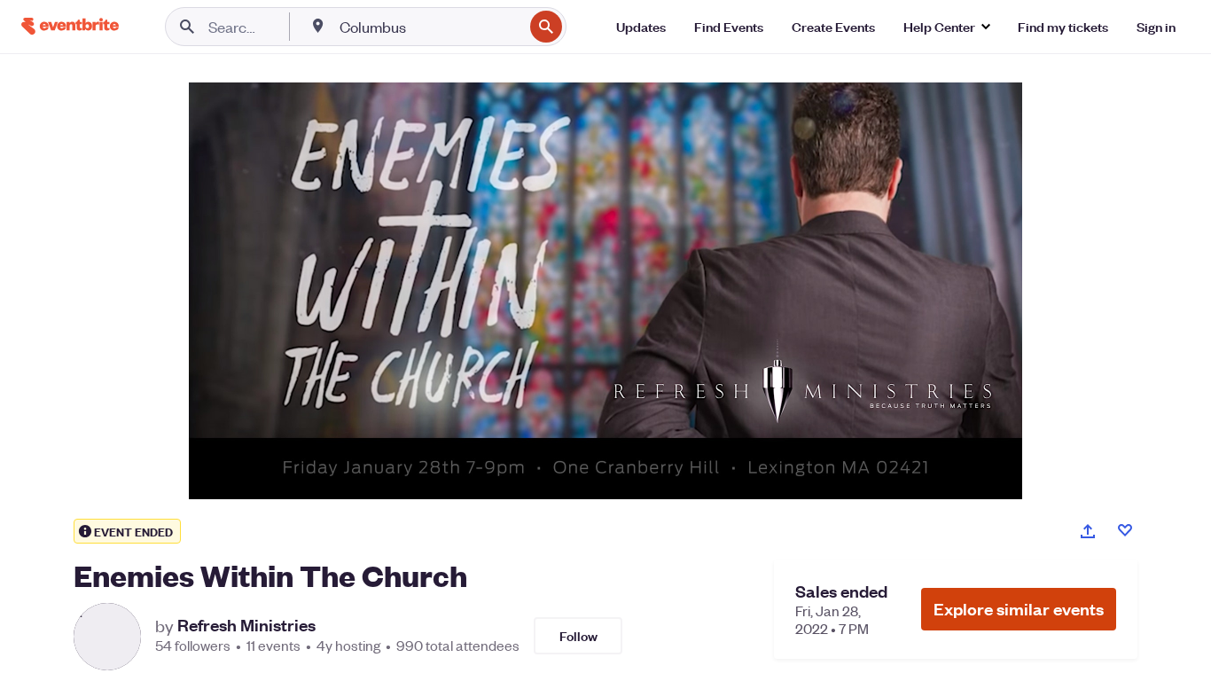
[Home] (70, 26)
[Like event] (1125, 530)
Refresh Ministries (246, 625)
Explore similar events (1019, 609)
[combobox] (429, 26)
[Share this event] (1088, 531)
